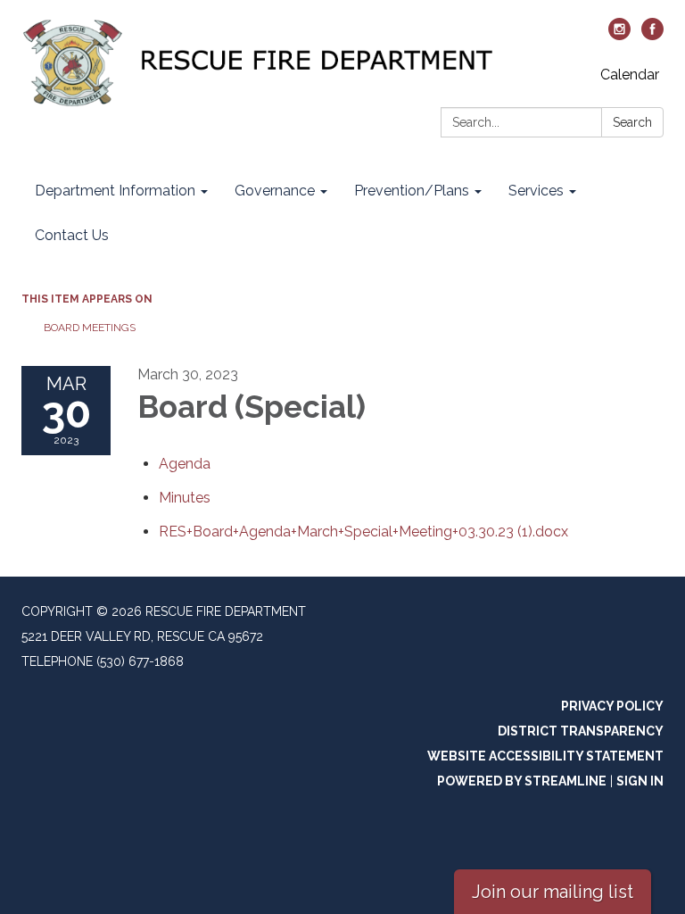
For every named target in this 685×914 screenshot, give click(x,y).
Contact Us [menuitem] (72, 235)
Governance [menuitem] (275, 190)
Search (632, 122)
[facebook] (652, 35)
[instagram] (619, 35)
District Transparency (581, 731)
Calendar (629, 74)
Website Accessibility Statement (545, 756)
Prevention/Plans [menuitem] (411, 190)
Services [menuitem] (536, 190)
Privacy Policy (612, 706)
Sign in (640, 781)
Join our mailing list (552, 891)
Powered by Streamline (522, 781)
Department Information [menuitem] (115, 190)
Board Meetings (90, 327)
